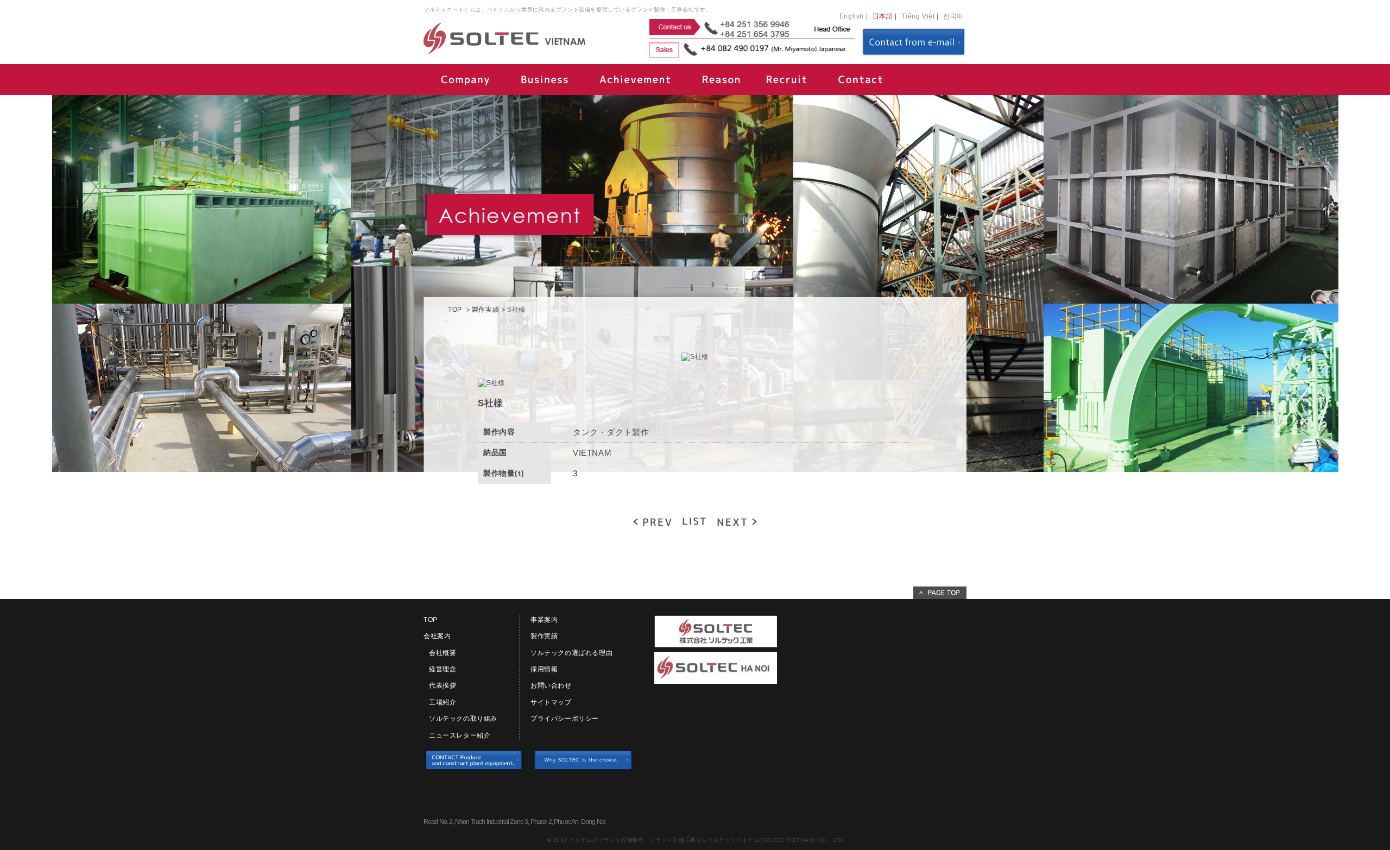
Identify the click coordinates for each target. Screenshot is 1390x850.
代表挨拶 (442, 685)
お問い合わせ (551, 685)
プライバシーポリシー (564, 718)
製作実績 (485, 309)
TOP (455, 309)
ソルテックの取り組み (463, 718)
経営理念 (442, 669)
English (851, 16)
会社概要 (442, 653)
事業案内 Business (543, 79)
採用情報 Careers (787, 79)
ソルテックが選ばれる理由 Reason (722, 79)
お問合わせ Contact (860, 79)
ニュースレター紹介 (459, 735)
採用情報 (544, 669)
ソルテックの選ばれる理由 (571, 653)
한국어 (953, 16)
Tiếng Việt (917, 16)
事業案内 (544, 620)
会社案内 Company (464, 79)
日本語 (883, 16)
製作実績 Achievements (635, 79)
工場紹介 (442, 702)
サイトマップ (551, 702)
